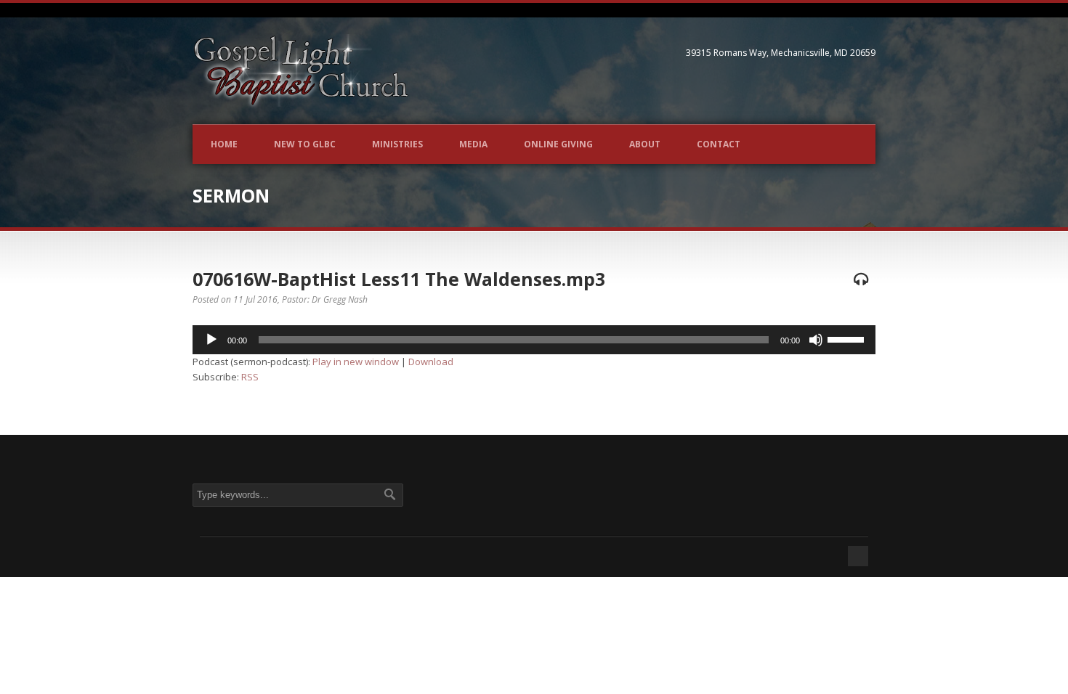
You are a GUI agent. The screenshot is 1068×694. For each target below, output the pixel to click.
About (644, 144)
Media (473, 144)
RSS (250, 376)
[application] (534, 339)
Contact (718, 144)
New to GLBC (305, 144)
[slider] (848, 338)
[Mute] (816, 339)
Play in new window (355, 361)
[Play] (211, 339)
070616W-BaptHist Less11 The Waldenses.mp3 (399, 278)
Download (430, 361)
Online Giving (558, 144)
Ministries (397, 144)
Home (224, 144)
